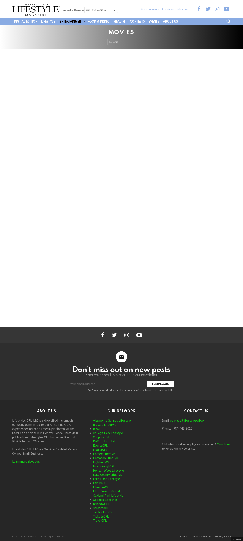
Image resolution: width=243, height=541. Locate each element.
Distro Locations (150, 9)
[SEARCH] (228, 21)
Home (183, 536)
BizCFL (97, 429)
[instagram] (217, 8)
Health (119, 21)
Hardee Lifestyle (104, 454)
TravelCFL (100, 520)
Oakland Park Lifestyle (108, 495)
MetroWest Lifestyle (107, 491)
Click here (223, 444)
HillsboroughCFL (104, 466)
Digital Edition (25, 21)
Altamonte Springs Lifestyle (112, 420)
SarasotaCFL (101, 508)
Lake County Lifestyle (108, 475)
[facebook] (199, 8)
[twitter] (208, 8)
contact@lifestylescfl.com (188, 420)
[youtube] (226, 8)
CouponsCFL (101, 437)
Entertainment (71, 21)
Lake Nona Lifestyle (106, 479)
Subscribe (182, 9)
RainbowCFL (101, 504)
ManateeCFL (101, 487)
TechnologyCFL (103, 512)
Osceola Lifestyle (105, 500)
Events (154, 21)
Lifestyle (48, 21)
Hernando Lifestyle (106, 458)
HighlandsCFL (102, 462)
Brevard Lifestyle (104, 425)
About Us (170, 21)
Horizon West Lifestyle (108, 470)
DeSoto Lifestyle (104, 441)
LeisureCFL (100, 483)
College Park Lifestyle (108, 433)
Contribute (168, 9)
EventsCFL (100, 445)
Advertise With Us (201, 536)
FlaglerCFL (100, 450)
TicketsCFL (101, 516)
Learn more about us (25, 461)
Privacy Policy (223, 536)
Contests (137, 21)
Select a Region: (73, 10)
